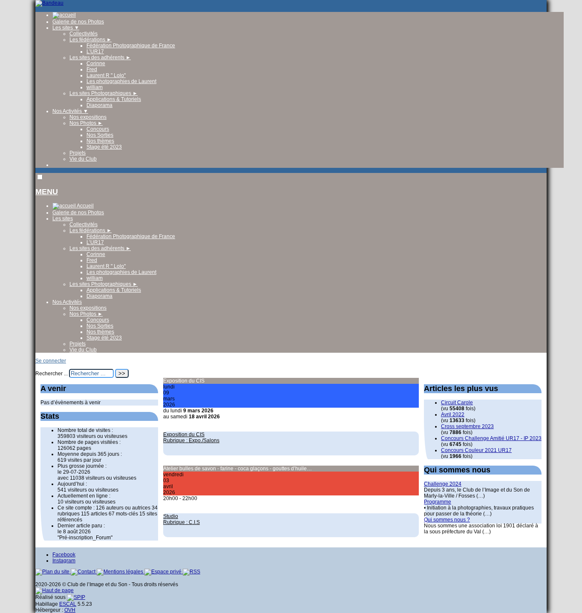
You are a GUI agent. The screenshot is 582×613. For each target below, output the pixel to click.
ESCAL (67, 604)
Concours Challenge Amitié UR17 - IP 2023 (491, 438)
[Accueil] (49, 3)
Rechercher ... (51, 374)
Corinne (95, 63)
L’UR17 (95, 52)
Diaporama (99, 105)
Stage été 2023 (104, 147)
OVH (69, 610)
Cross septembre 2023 (467, 426)
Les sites (65, 28)
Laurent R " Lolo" (106, 75)
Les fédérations (90, 40)
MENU (46, 191)
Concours (97, 129)
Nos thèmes (100, 141)
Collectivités (83, 34)
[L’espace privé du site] (163, 572)
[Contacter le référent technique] (84, 572)
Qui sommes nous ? (447, 520)
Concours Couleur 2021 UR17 (476, 450)
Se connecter (50, 361)
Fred (91, 69)
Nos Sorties (99, 135)
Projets (77, 153)
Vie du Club (83, 159)
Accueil (85, 206)
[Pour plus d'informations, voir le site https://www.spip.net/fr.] (76, 597)
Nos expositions (88, 117)
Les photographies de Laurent (121, 81)
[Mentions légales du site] (120, 572)
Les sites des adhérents (100, 57)
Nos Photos (86, 123)
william (94, 87)
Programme (437, 502)
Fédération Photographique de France (130, 46)
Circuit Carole (457, 403)
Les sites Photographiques (103, 93)
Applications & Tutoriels (113, 99)
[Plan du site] (53, 572)
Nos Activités (70, 111)
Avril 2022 (452, 414)
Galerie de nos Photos (78, 22)
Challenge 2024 (442, 484)
